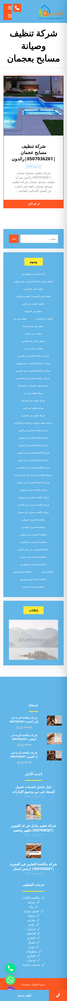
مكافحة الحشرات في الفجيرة (33, 542)
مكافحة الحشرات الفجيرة (33, 527)
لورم (31, 947)
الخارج (31, 938)
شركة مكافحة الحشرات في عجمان (33, 482)
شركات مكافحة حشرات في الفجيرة (33, 378)
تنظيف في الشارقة (33, 311)
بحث (13, 238)
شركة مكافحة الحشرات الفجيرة (33, 445)
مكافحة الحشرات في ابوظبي (33, 534)
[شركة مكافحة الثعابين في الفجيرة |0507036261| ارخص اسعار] (33, 850)
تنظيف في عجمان (33, 333)
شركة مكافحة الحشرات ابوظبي (33, 437)
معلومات (31, 951)
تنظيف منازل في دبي (33, 348)
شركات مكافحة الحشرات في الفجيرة (33, 370)
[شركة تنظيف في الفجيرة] (51, 11)
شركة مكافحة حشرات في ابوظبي (33, 497)
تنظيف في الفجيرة (44, 318)
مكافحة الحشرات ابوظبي (33, 519)
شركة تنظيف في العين (33, 408)
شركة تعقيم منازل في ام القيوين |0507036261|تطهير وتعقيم (33, 827)
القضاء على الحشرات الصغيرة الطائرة (33, 296)
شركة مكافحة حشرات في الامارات (33, 504)
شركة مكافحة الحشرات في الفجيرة (33, 467)
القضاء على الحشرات (33, 288)
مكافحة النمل (47, 571)
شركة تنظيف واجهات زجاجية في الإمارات (33, 422)
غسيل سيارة (31, 911)
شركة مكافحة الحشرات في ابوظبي (33, 452)
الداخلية (31, 933)
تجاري (31, 920)
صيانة (31, 916)
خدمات (31, 929)
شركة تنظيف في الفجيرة (33, 415)
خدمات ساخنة (31, 965)
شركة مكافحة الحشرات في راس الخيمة (33, 475)
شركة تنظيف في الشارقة (33, 400)
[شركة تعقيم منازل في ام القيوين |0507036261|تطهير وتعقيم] (33, 812)
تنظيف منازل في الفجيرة (33, 341)
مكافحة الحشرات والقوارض (33, 564)
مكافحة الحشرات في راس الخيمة (33, 549)
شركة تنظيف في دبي (33, 393)
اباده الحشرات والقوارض (33, 274)
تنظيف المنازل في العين (33, 303)
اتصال (31, 942)
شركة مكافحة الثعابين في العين (33, 430)
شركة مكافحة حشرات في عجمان (33, 512)
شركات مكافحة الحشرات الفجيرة (33, 355)
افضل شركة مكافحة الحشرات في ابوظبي (33, 281)
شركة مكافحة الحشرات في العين (33, 460)
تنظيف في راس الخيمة (33, 326)
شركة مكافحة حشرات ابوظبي (33, 489)
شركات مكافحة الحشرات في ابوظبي (33, 363)
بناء (31, 907)
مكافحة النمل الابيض (22, 571)
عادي (31, 924)
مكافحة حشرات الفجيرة (33, 586)
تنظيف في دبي (20, 318)
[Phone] (10, 968)
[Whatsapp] (10, 980)
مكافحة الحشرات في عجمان (33, 556)
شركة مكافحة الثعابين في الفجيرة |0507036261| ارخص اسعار (33, 866)
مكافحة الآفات (31, 898)
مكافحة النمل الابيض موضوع (33, 579)
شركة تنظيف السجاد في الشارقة (33, 385)
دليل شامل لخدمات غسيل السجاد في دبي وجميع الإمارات (33, 789)
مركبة (31, 902)
